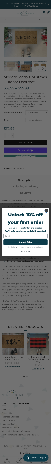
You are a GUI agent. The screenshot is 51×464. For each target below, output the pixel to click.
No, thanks (25, 251)
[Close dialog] (46, 211)
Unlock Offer (25, 242)
